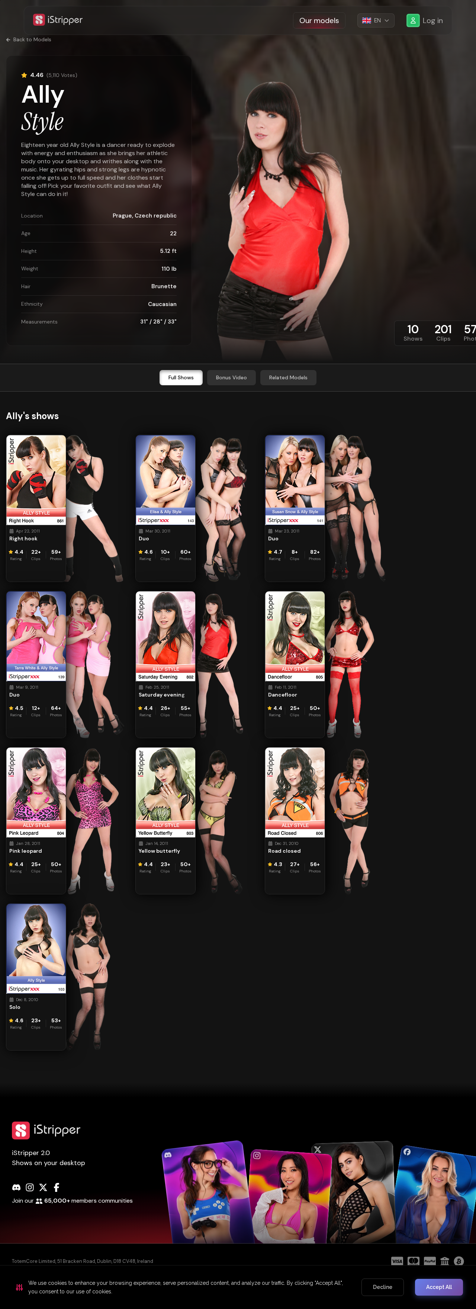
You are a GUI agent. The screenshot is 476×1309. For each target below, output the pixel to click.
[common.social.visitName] (209, 1205)
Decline (382, 1287)
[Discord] (16, 1187)
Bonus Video (231, 377)
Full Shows (181, 377)
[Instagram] (29, 1187)
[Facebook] (56, 1187)
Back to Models (32, 39)
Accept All (439, 1287)
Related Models (288, 377)
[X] (43, 1187)
